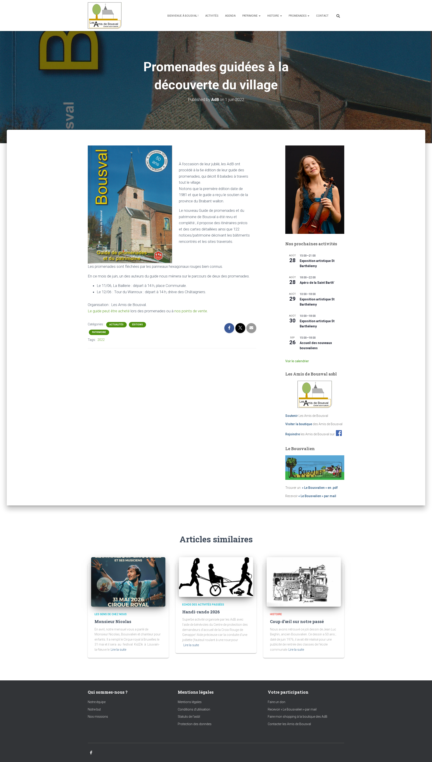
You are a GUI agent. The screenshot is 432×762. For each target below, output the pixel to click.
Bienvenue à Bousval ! (182, 15)
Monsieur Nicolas (112, 621)
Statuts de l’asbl (189, 716)
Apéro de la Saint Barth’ (317, 282)
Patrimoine (250, 15)
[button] (259, 15)
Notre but (94, 709)
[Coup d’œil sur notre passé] (304, 581)
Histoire (273, 15)
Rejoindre (292, 434)
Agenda (230, 15)
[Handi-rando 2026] (216, 577)
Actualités (116, 324)
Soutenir (291, 416)
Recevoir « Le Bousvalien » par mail (292, 709)
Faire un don (276, 702)
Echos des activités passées (203, 604)
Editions (137, 324)
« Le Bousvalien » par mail (317, 496)
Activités (211, 15)
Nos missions (98, 716)
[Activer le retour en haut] (423, 753)
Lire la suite (118, 649)
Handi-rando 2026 (201, 612)
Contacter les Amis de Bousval (289, 724)
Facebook (91, 753)
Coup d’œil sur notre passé (297, 621)
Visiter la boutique (298, 424)
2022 (101, 340)
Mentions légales (190, 702)
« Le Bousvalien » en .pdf (320, 487)
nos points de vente (190, 311)
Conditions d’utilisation (194, 709)
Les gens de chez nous (110, 614)
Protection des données (195, 724)
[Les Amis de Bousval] (104, 15)
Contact (322, 15)
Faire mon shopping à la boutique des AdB (297, 716)
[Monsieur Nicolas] (128, 581)
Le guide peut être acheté (109, 311)
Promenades (298, 15)
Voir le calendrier (297, 361)
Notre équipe (97, 702)
